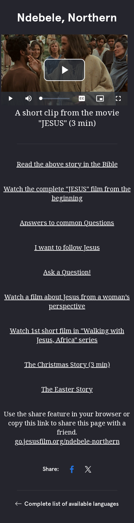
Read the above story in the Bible (67, 164)
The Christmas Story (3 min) (67, 364)
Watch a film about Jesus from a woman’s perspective (67, 301)
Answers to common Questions (67, 222)
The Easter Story (67, 389)
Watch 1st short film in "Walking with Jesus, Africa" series (67, 335)
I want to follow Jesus (67, 247)
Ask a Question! (67, 272)
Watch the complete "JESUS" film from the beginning (67, 193)
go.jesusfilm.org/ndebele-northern (67, 441)
